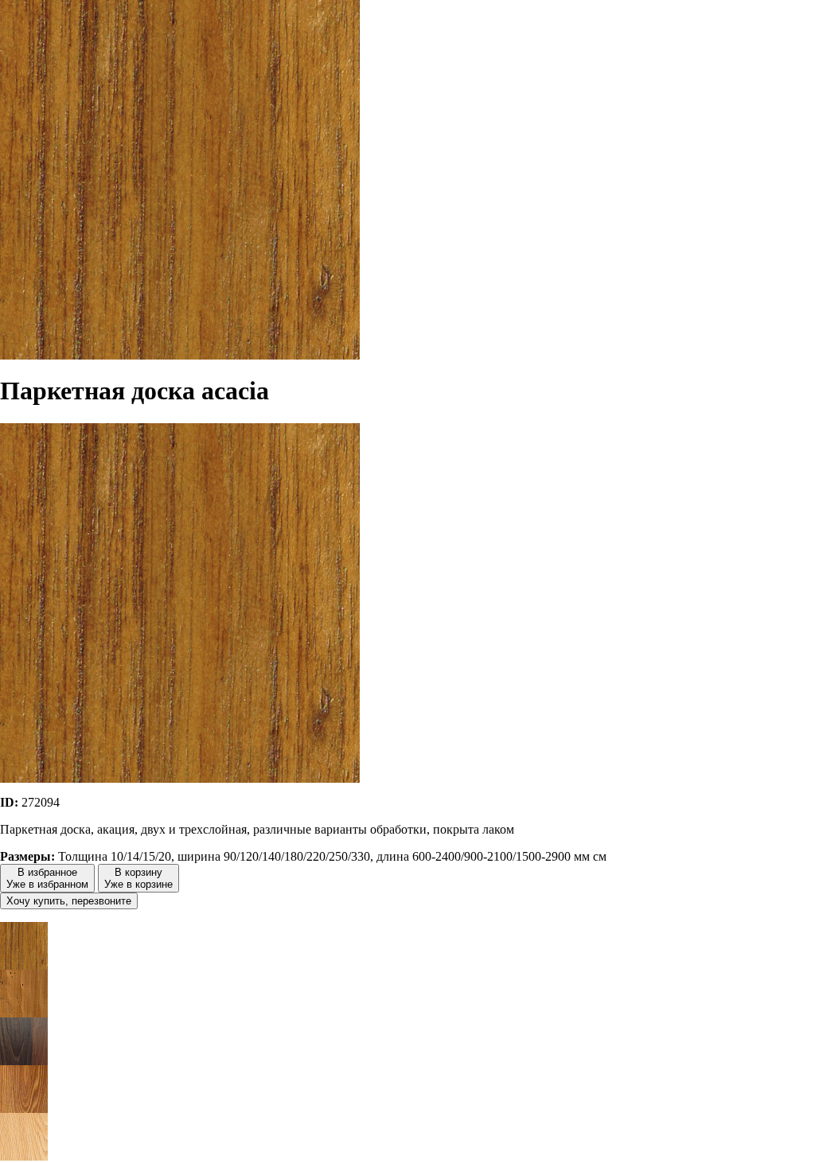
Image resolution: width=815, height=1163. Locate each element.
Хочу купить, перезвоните (68, 901)
